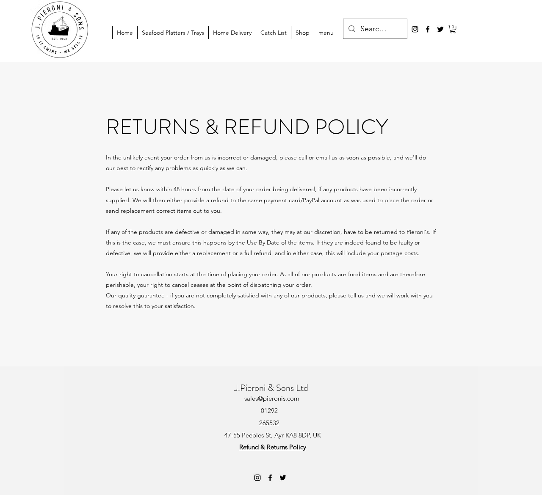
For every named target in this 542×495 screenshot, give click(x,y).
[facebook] (427, 29)
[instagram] (415, 29)
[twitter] (440, 29)
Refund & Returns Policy (272, 447)
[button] (453, 29)
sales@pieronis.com (271, 398)
